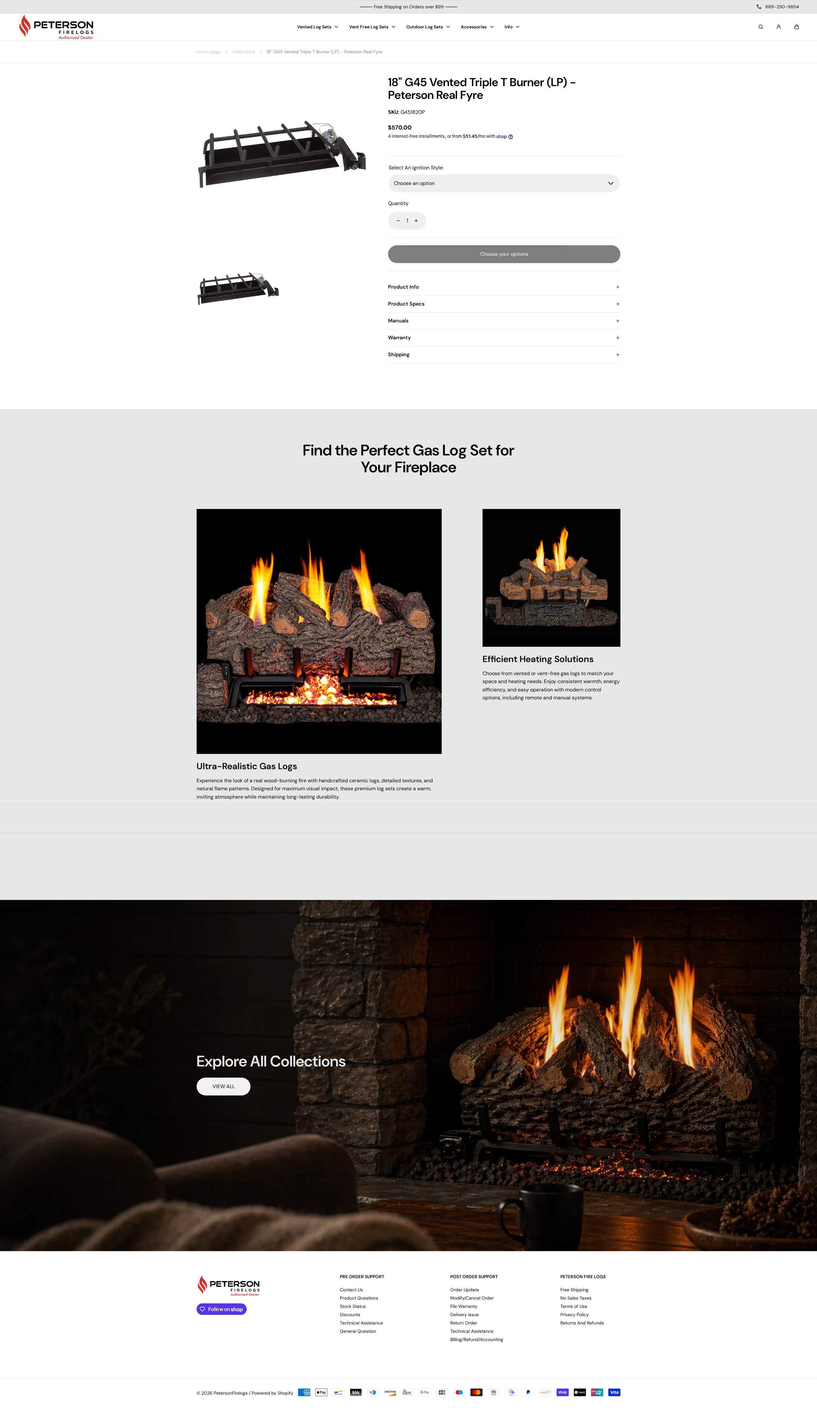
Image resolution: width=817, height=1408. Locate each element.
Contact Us (351, 1290)
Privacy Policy (574, 1314)
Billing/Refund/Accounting (476, 1339)
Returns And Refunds (582, 1323)
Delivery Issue (464, 1314)
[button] (796, 26)
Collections (243, 52)
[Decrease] (394, 221)
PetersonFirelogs (231, 1393)
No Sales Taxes (575, 1298)
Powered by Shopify (272, 1393)
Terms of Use (573, 1306)
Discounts (350, 1314)
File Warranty (463, 1306)
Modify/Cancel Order (472, 1298)
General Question (358, 1331)
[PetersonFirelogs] (56, 26)
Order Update (464, 1290)
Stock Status (353, 1306)
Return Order (463, 1323)
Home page (209, 52)
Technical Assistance (361, 1323)
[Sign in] (778, 26)
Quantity (398, 203)
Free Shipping (574, 1290)
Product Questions (359, 1298)
